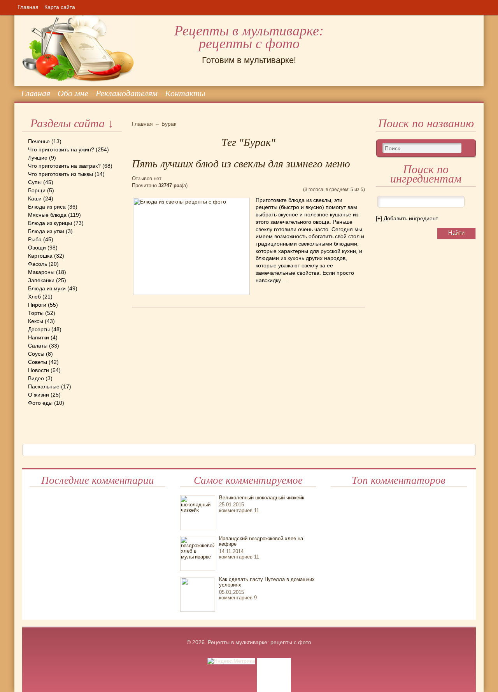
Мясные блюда (47, 215)
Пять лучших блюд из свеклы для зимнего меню (241, 164)
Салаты (37, 345)
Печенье (39, 141)
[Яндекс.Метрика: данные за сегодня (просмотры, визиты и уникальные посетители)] (231, 661)
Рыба (35, 239)
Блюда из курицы (50, 223)
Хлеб (34, 296)
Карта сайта (59, 7)
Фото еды (40, 403)
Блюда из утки (46, 231)
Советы (37, 362)
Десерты (39, 329)
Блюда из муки (47, 288)
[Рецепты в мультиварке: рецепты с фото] (23, 15)
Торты (36, 313)
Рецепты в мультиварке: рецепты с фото (249, 37)
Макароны (41, 272)
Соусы (36, 354)
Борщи (37, 190)
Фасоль (37, 264)
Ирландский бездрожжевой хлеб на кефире (261, 541)
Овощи (37, 247)
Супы (35, 182)
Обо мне (73, 93)
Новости (38, 370)
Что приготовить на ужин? (61, 149)
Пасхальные (44, 386)
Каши (35, 198)
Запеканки (41, 280)
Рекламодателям (127, 93)
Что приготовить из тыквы (60, 174)
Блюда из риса (47, 207)
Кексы (35, 321)
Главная (28, 7)
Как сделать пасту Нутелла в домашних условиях (267, 582)
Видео (36, 378)
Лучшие (37, 158)
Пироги (37, 305)
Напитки (38, 337)
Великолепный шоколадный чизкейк (261, 498)
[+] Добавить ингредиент (407, 218)
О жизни (38, 395)
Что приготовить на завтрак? (64, 166)
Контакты (185, 93)
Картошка (40, 256)
